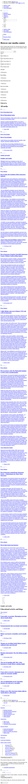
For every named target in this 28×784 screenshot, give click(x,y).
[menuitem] (15, 745)
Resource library (7, 14)
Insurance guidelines (8, 730)
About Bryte (3, 719)
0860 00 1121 (15, 1)
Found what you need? (6, 757)
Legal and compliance (6, 740)
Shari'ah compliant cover (9, 714)
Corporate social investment (9, 724)
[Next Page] (15, 603)
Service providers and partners (10, 731)
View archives (4, 612)
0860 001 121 (15, 700)
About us (5, 15)
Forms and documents (8, 729)
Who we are (6, 721)
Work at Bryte (6, 722)
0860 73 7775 (21, 3)
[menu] (14, 750)
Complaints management (9, 767)
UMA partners (6, 716)
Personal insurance (7, 712)
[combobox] (10, 20)
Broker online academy (6, 742)
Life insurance (4, 735)
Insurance (5, 13)
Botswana (3, 737)
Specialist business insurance (9, 711)
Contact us (5, 16)
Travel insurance (7, 715)
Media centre (6, 39)
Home (4, 34)
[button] (6, 5)
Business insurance (7, 710)
